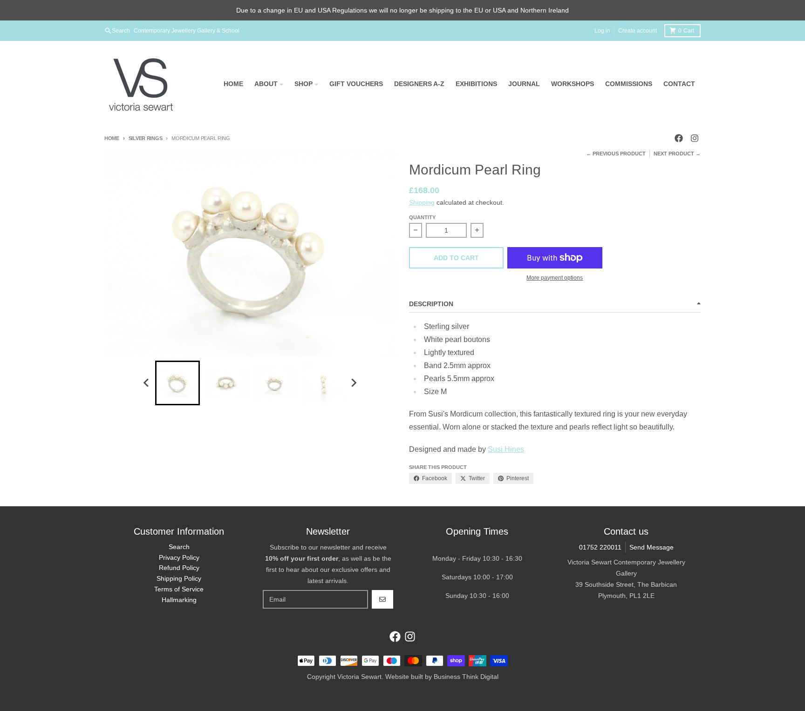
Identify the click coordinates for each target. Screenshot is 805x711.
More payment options (554, 278)
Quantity (422, 217)
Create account (637, 30)
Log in (602, 30)
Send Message (651, 547)
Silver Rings (145, 138)
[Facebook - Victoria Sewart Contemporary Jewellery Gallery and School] (679, 138)
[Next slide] (353, 383)
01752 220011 (600, 547)
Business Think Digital (466, 676)
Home (111, 138)
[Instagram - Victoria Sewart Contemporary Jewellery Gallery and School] (695, 138)
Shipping (422, 202)
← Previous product (616, 153)
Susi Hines (506, 449)
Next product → (677, 153)
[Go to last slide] (146, 383)
